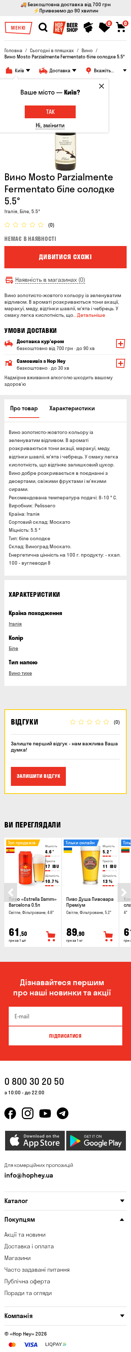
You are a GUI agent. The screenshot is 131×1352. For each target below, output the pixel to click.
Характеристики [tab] (72, 408)
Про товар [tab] (24, 408)
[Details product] (32, 865)
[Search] (43, 27)
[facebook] (10, 1113)
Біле (13, 648)
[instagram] (27, 1113)
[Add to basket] (51, 936)
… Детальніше (89, 315)
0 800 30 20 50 (34, 1081)
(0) (51, 225)
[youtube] (45, 1113)
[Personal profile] (88, 27)
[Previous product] (10, 892)
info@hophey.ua (28, 1175)
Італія (15, 624)
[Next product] (124, 892)
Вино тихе (20, 673)
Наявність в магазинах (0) (50, 279)
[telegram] (62, 1113)
